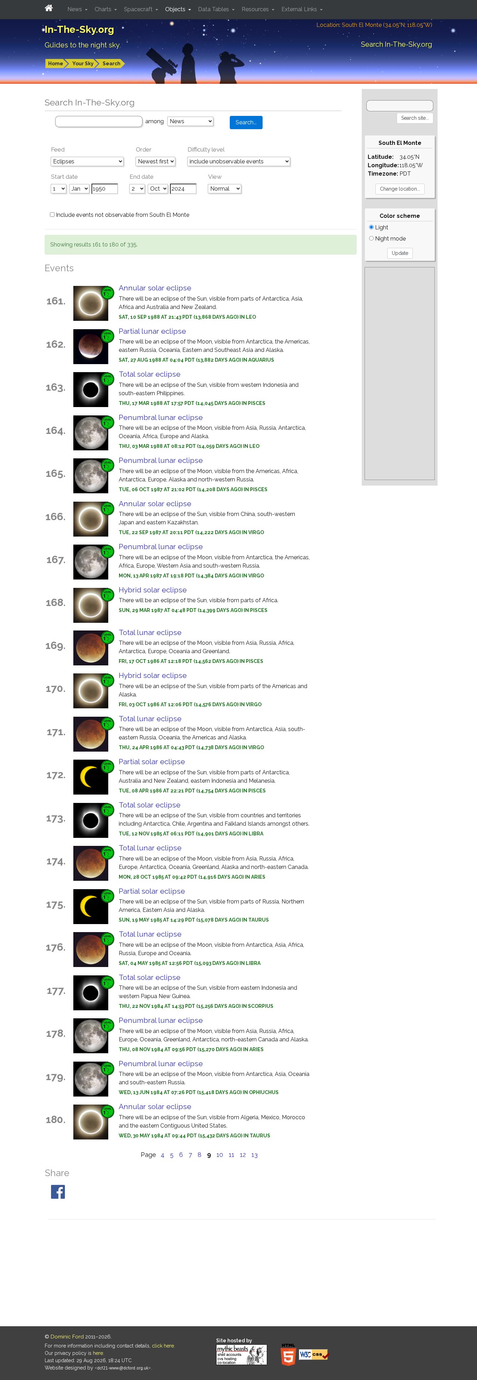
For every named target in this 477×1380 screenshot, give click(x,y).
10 (220, 1154)
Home (55, 63)
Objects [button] (176, 9)
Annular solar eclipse (155, 287)
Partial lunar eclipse (152, 331)
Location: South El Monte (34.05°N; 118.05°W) (374, 25)
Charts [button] (104, 9)
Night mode (390, 238)
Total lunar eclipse (150, 632)
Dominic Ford (67, 1337)
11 (231, 1154)
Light (381, 227)
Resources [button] (256, 9)
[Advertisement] (399, 373)
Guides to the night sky (82, 45)
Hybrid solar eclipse (153, 589)
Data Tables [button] (214, 9)
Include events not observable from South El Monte (121, 215)
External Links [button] (299, 9)
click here (163, 1346)
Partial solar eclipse (152, 761)
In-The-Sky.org (79, 29)
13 (254, 1154)
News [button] (75, 9)
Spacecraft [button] (139, 9)
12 (243, 1154)
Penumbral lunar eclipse (161, 417)
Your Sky (83, 63)
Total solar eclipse (150, 374)
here (98, 1353)
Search (111, 63)
